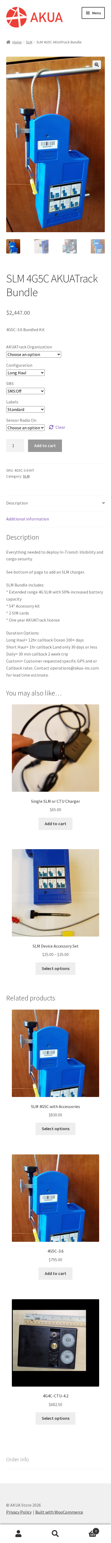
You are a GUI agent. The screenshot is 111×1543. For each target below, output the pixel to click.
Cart (85, 1529)
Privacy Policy (19, 1512)
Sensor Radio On (21, 420)
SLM (29, 42)
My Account (18, 1534)
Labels (12, 401)
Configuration (19, 365)
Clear (60, 427)
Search (55, 1534)
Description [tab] (17, 503)
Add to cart (45, 445)
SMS (10, 383)
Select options (56, 968)
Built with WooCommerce (59, 1512)
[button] (96, 64)
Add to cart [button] (55, 823)
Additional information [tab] (27, 519)
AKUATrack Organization (29, 346)
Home (17, 42)
